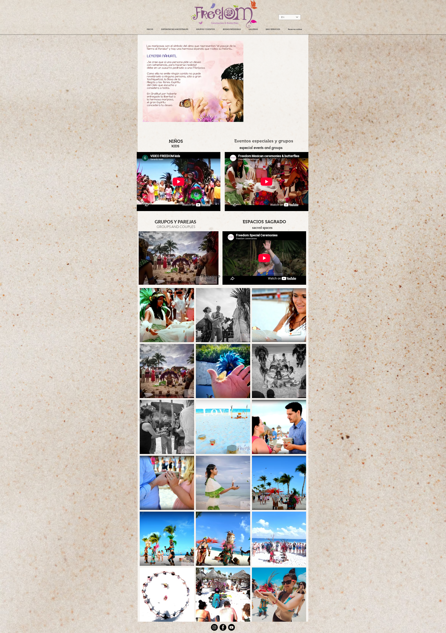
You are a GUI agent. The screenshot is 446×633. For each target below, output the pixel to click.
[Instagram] (214, 627)
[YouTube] (231, 627)
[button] (253, 29)
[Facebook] (223, 627)
